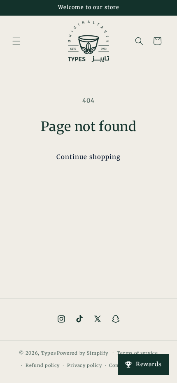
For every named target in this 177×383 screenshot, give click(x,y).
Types (48, 352)
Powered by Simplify (82, 352)
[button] (16, 41)
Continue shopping (88, 157)
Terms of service (137, 353)
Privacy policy (84, 365)
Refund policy (43, 365)
